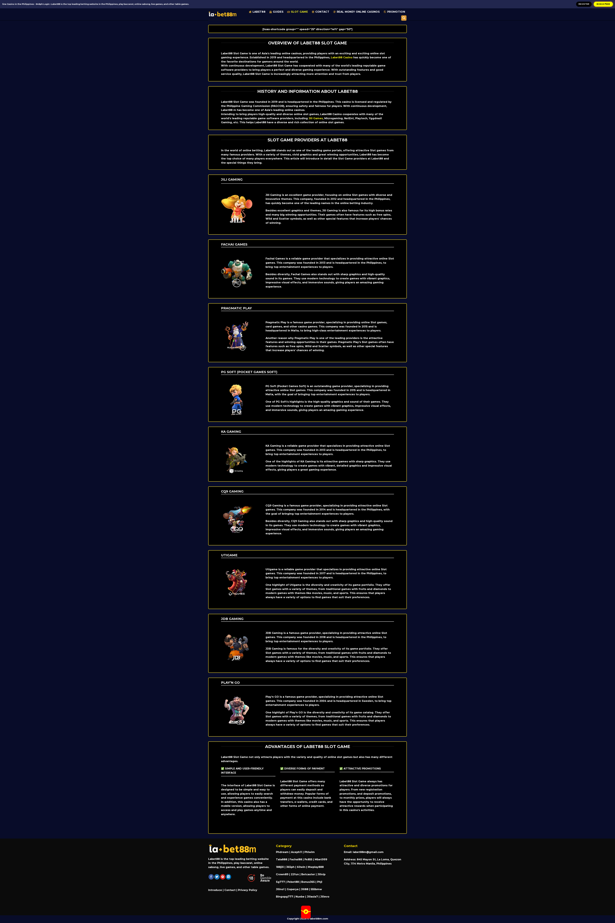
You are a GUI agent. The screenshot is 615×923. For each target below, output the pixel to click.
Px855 (308, 859)
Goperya (293, 889)
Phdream (282, 852)
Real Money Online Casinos (358, 11)
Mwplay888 (316, 867)
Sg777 (280, 881)
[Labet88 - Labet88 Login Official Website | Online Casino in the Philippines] (222, 14)
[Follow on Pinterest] (222, 877)
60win (301, 867)
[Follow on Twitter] (217, 877)
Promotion (396, 11)
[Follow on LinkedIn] (228, 877)
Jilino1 (280, 889)
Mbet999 (321, 859)
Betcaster (308, 874)
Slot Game (299, 11)
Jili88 (304, 889)
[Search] (404, 18)
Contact (322, 11)
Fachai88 (296, 859)
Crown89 (282, 874)
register (583, 4)
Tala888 (281, 859)
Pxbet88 (293, 881)
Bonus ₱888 (603, 4)
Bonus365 (308, 881)
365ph (290, 867)
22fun (295, 874)
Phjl (319, 881)
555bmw (316, 889)
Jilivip (321, 874)
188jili (280, 867)
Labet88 (259, 11)
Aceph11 (296, 852)
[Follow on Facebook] (211, 877)
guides (278, 11)
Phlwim (309, 852)
